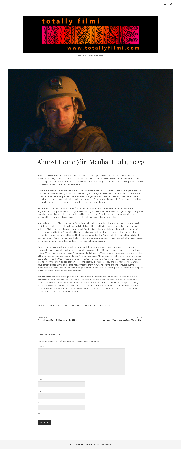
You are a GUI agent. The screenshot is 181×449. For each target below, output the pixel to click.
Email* (40, 391)
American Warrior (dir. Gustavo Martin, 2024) (122, 320)
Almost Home (76, 305)
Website (40, 403)
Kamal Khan (88, 305)
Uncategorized (55, 305)
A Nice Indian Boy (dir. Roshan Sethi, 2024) (57, 320)
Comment (41, 346)
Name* (40, 380)
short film (108, 305)
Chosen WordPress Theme (80, 444)
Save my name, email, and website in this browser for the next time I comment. (67, 415)
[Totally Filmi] (90, 49)
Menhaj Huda (98, 305)
